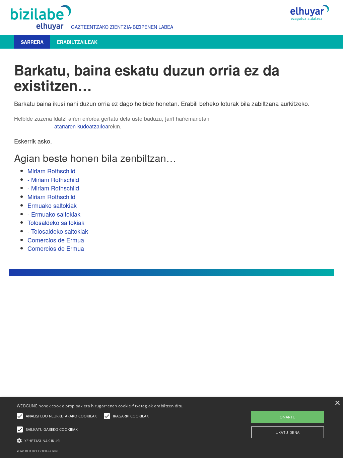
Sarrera (32, 42)
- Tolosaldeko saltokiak (57, 231)
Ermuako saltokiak (52, 205)
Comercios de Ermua (55, 239)
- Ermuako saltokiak (53, 214)
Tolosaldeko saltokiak (55, 222)
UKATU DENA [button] (288, 432)
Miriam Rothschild (51, 170)
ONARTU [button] (287, 416)
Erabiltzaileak (77, 42)
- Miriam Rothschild (53, 179)
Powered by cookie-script (38, 451)
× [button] (337, 403)
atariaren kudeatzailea (81, 126)
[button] (117, 440)
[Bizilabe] (42, 17)
